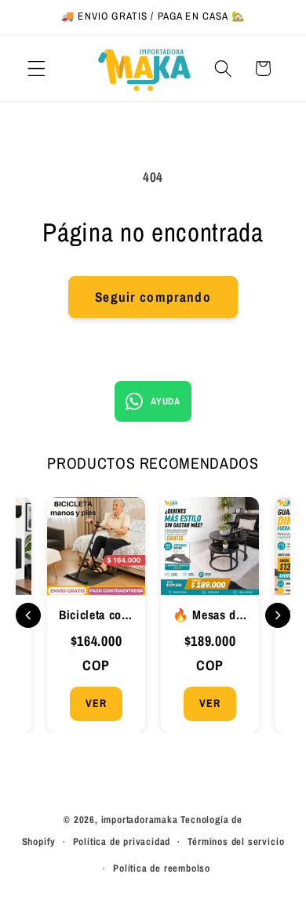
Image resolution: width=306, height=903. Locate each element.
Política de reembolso (161, 868)
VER (96, 703)
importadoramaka (139, 819)
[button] (36, 69)
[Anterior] (28, 615)
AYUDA (165, 401)
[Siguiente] (277, 615)
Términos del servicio (236, 841)
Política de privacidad (122, 841)
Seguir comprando (152, 297)
